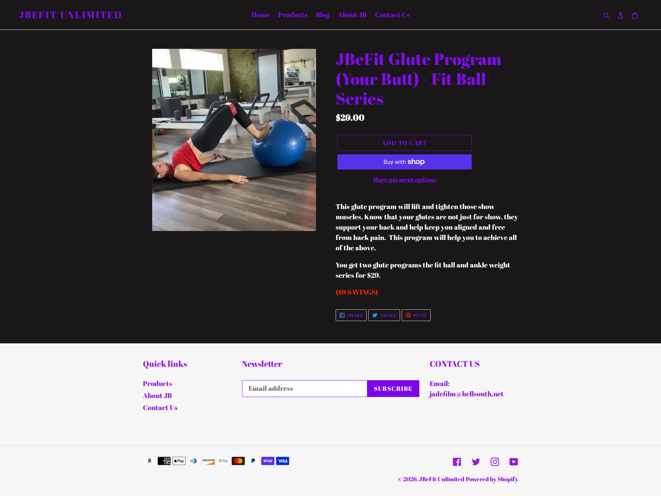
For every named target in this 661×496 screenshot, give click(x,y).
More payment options (405, 179)
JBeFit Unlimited (71, 15)
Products (157, 383)
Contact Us (160, 407)
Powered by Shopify (492, 479)
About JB (157, 395)
